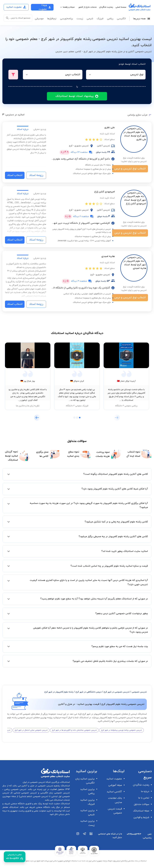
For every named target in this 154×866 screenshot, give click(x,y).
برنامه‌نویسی (66, 18)
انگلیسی (121, 18)
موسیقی (39, 18)
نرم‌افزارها (51, 18)
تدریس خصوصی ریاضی (14, 789)
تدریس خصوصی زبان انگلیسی (54, 792)
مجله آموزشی (115, 785)
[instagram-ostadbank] (77, 837)
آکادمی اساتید (114, 791)
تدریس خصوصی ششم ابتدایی (34, 796)
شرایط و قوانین (141, 817)
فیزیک (100, 18)
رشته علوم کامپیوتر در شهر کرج (58, 692)
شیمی (90, 18)
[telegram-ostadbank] (84, 837)
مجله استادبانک (141, 810)
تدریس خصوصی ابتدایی (24, 792)
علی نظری (109, 127)
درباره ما (145, 791)
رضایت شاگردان (106, 7)
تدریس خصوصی (139, 692)
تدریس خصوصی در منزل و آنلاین (37, 785)
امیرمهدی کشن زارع (104, 191)
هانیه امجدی (108, 256)
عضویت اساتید (114, 778)
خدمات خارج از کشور (87, 7)
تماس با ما (143, 798)
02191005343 (134, 834)
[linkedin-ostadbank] (91, 837)
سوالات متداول (141, 804)
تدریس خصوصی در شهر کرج (117, 692)
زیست (80, 18)
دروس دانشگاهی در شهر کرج (88, 692)
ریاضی (110, 18)
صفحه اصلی (121, 7)
